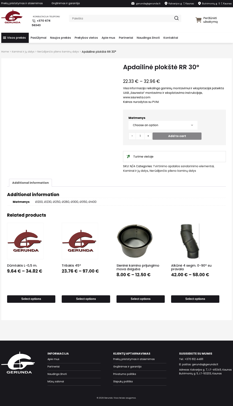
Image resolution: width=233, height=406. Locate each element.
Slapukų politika (123, 381)
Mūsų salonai (56, 381)
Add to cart (177, 136)
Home (5, 51)
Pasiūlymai (38, 38)
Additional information (30, 183)
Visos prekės (16, 38)
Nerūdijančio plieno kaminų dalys (58, 51)
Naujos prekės (60, 38)
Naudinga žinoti (148, 38)
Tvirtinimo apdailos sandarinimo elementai (183, 166)
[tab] (30, 183)
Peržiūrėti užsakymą (210, 20)
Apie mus (108, 38)
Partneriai (126, 38)
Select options (31, 298)
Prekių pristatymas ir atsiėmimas (22, 3)
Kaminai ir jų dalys (23, 51)
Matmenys (137, 118)
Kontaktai (170, 38)
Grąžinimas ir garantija (66, 3)
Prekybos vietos (86, 38)
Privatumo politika (124, 374)
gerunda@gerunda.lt (148, 3)
